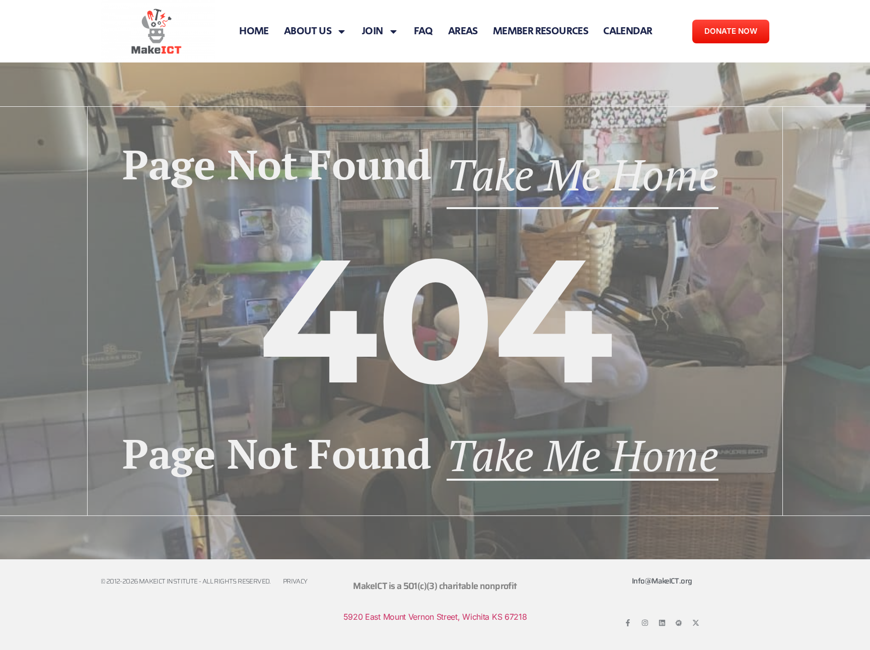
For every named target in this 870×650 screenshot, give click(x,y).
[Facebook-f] (627, 622)
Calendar (627, 31)
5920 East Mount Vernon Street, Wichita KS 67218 (435, 617)
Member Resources (540, 31)
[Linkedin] (662, 622)
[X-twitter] (695, 622)
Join (372, 31)
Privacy (295, 581)
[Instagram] (644, 622)
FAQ (423, 31)
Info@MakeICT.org (662, 581)
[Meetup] (678, 622)
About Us (307, 31)
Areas (463, 31)
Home (254, 31)
